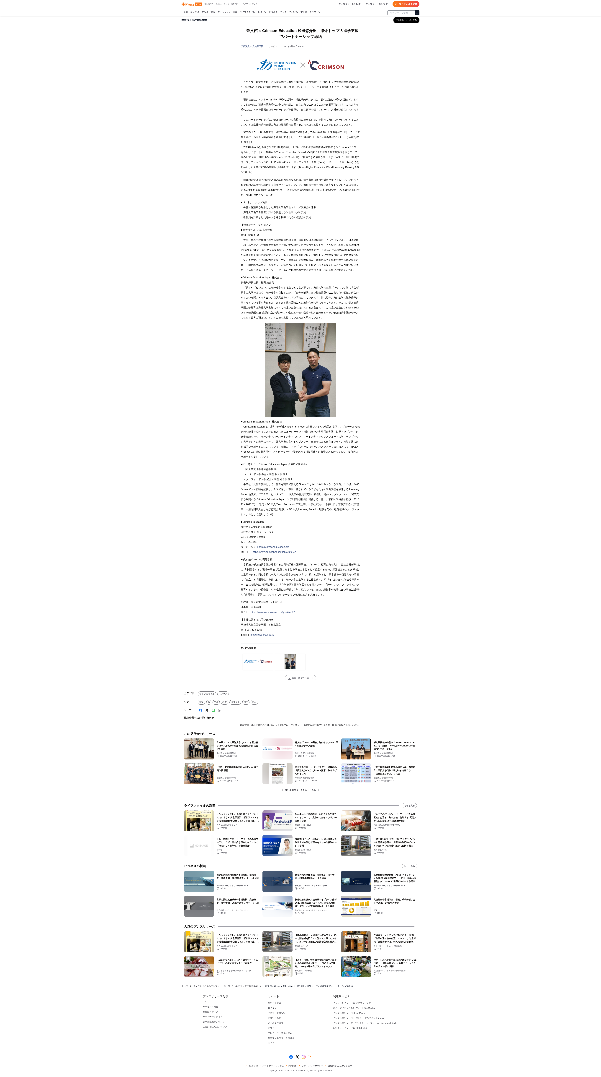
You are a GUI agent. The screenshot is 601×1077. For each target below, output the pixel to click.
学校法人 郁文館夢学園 (252, 46)
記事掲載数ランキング (214, 1021)
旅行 (213, 12)
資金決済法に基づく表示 (340, 1065)
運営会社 (253, 1065)
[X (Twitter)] (206, 710)
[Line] (213, 710)
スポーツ (262, 12)
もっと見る (409, 805)
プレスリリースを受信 (377, 4)
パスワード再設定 (276, 1013)
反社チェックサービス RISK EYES (350, 1028)
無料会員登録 (274, 1003)
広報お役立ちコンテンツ (215, 1026)
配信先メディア (210, 1011)
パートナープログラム (273, 1065)
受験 (201, 702)
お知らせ (272, 1028)
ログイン (272, 1008)
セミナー (272, 1043)
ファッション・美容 (227, 12)
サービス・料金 (210, 1006)
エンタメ (194, 12)
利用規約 (292, 1065)
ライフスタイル (247, 12)
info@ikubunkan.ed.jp (262, 634)
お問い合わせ (274, 1018)
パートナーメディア (213, 1016)
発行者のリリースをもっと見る (300, 790)
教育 (224, 702)
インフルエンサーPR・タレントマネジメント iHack (358, 1018)
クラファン (315, 12)
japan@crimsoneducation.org (273, 547)
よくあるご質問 (275, 1023)
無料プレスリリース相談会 (281, 1038)
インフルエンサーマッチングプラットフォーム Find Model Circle (365, 1023)
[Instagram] (304, 1057)
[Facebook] (200, 710)
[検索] (417, 12)
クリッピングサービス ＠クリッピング (352, 1003)
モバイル (293, 12)
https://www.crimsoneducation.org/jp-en (274, 552)
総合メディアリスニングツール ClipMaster (354, 1008)
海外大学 (235, 702)
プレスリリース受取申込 (280, 1033)
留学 (246, 702)
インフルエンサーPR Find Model (349, 1013)
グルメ (205, 12)
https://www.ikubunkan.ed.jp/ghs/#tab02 (273, 612)
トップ (185, 986)
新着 (185, 12)
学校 (216, 702)
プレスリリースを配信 (349, 4)
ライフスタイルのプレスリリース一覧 (211, 986)
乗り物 (303, 12)
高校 (254, 702)
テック (283, 12)
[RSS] (310, 1057)
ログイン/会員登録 (408, 4)
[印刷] (219, 710)
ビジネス (273, 12)
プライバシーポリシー (313, 1065)
